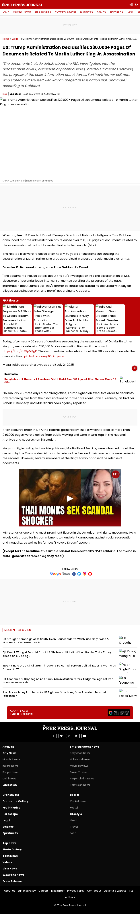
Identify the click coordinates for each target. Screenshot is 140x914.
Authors (70, 897)
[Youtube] (90, 574)
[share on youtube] (84, 736)
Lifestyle (76, 814)
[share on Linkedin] (69, 736)
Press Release (12, 881)
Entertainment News (84, 747)
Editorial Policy (27, 891)
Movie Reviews (79, 766)
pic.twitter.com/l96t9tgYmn (44, 356)
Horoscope (10, 814)
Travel (74, 827)
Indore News (10, 766)
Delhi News (9, 778)
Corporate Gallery (15, 801)
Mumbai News (22, 12)
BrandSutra (11, 795)
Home (5, 12)
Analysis (8, 747)
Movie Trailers (78, 772)
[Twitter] (79, 574)
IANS (5, 93)
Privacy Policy (75, 891)
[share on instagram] (77, 736)
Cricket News (78, 801)
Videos (7, 862)
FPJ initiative (11, 807)
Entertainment (65, 12)
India (130, 12)
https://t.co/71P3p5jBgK (20, 351)
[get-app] (136, 4)
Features (116, 12)
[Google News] (60, 574)
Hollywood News (80, 759)
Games (101, 12)
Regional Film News (82, 778)
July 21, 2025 (65, 365)
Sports (74, 795)
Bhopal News (10, 772)
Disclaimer (58, 891)
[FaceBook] (73, 574)
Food (73, 833)
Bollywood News (80, 753)
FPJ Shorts (43, 12)
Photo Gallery (12, 849)
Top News (9, 843)
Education (10, 785)
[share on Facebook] (54, 736)
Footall (74, 807)
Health (74, 820)
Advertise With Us (115, 891)
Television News (80, 785)
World (15, 38)
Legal (6, 820)
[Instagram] (84, 574)
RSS (131, 891)
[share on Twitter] (61, 736)
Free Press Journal (22, 4)
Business (86, 12)
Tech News (10, 856)
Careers (43, 891)
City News (9, 753)
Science (8, 827)
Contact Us (94, 891)
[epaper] (131, 4)
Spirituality (10, 833)
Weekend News (13, 875)
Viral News (10, 868)
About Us (9, 891)
